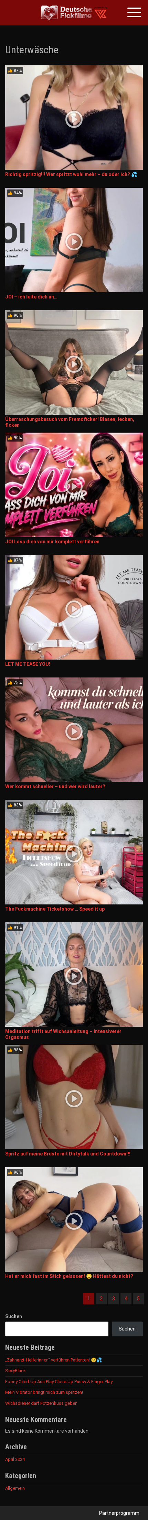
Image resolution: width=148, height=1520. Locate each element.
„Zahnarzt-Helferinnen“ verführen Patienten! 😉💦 (53, 1359)
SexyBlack (15, 1370)
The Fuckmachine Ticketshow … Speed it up (55, 909)
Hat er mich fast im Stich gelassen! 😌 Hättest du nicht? (69, 1276)
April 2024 (15, 1459)
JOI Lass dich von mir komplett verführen (52, 541)
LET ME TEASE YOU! (27, 664)
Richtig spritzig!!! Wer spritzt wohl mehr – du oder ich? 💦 (71, 174)
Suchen (13, 1316)
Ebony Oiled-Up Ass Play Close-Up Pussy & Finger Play (59, 1381)
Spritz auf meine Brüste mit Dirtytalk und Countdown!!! (67, 1154)
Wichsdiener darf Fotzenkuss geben (41, 1403)
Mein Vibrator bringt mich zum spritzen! (44, 1392)
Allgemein (15, 1488)
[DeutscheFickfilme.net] (74, 12)
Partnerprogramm (119, 1513)
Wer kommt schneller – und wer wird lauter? (55, 786)
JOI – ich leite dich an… (31, 297)
